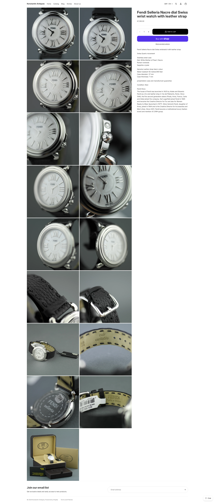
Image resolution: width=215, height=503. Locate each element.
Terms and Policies (67, 500)
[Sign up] (185, 490)
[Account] (180, 3)
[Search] (176, 3)
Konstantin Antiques (38, 500)
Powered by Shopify (51, 500)
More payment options (163, 44)
